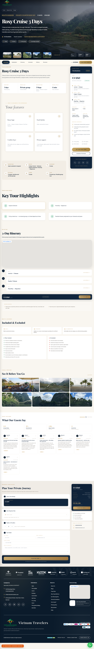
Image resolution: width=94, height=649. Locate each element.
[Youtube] (18, 604)
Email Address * (39, 535)
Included (30, 62)
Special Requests (7, 545)
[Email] (83, 162)
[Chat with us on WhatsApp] (89, 644)
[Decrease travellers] (5, 526)
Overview (6, 62)
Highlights (14, 62)
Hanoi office (83, 637)
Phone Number (7, 540)
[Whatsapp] (23, 604)
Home (4, 10)
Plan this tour (82, 149)
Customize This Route (81, 153)
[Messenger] (87, 162)
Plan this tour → (85, 62)
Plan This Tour (84, 296)
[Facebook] (5, 604)
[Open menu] (90, 3)
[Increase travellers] (12, 526)
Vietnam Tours (9, 10)
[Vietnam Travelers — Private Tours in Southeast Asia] (7, 3)
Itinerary (22, 62)
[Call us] (75, 162)
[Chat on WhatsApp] (72, 603)
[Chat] (79, 162)
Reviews (45, 62)
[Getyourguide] (14, 604)
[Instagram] (9, 604)
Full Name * (6, 535)
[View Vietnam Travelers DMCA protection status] (51, 637)
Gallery (38, 62)
